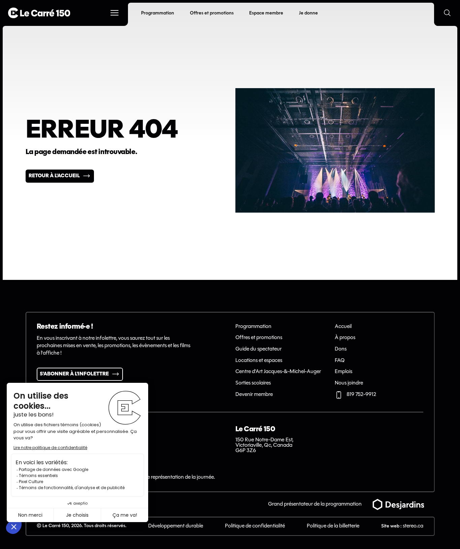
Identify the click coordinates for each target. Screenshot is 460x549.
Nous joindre (349, 383)
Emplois (343, 371)
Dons (341, 349)
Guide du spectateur (258, 349)
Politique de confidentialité (255, 526)
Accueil (343, 326)
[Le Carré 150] (39, 13)
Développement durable (175, 526)
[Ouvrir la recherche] (447, 13)
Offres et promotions (258, 337)
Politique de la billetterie (333, 526)
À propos (345, 337)
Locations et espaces (258, 360)
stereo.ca (413, 526)
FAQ (339, 360)
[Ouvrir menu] (114, 12)
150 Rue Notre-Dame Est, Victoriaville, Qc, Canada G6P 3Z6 (264, 445)
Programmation (253, 326)
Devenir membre (254, 394)
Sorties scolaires (253, 383)
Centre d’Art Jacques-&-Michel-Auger (278, 371)
